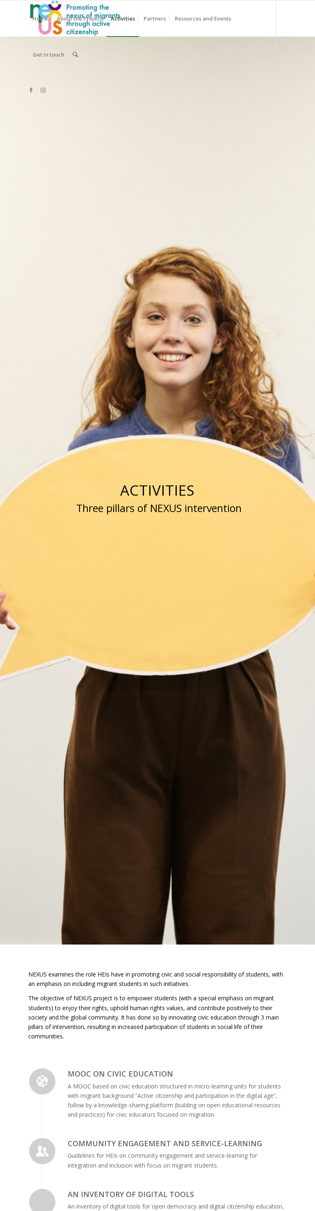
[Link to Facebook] (31, 90)
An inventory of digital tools (131, 1194)
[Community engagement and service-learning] (42, 1151)
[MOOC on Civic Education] (42, 1081)
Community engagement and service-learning (165, 1143)
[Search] (75, 54)
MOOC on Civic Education (120, 1074)
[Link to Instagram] (43, 90)
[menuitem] (40, 18)
